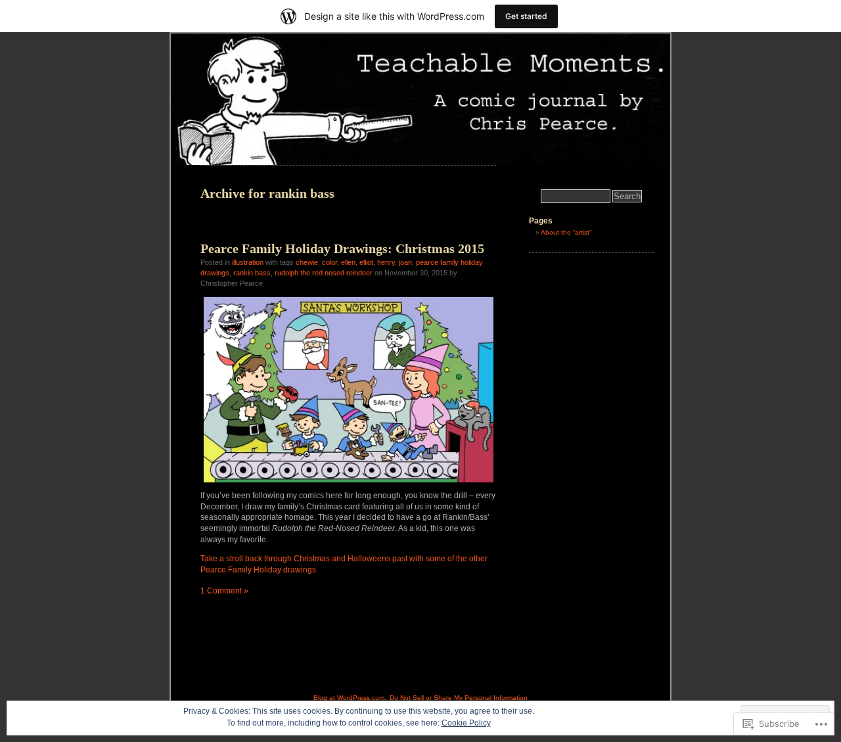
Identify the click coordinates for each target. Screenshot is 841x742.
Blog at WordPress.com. (349, 697)
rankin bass (252, 273)
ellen (348, 262)
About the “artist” (566, 232)
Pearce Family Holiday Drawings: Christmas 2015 (342, 248)
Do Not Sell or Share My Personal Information (459, 697)
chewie (307, 262)
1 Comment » (224, 590)
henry (386, 262)
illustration (247, 262)
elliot (366, 262)
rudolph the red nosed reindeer (324, 273)
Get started (526, 16)
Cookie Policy (466, 723)
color (329, 262)
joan (405, 262)
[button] (348, 389)
